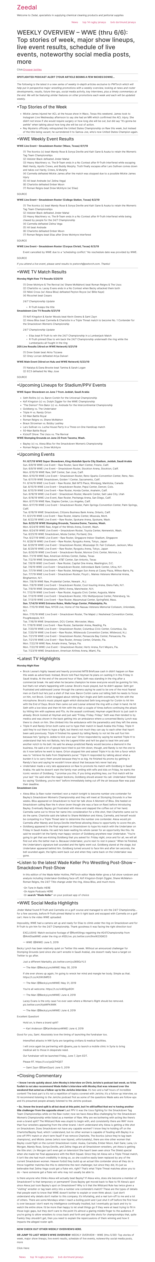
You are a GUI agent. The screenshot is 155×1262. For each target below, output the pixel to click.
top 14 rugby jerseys (94, 22)
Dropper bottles (32, 69)
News (75, 22)
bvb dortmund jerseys (123, 22)
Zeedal (27, 7)
